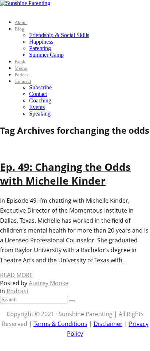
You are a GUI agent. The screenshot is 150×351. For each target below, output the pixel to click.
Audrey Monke (48, 283)
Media (21, 68)
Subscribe (40, 87)
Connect (23, 81)
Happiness (41, 42)
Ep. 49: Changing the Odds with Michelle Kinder (65, 173)
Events (37, 107)
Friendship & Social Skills (59, 35)
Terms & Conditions (60, 324)
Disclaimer (108, 324)
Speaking (40, 113)
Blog (19, 29)
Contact (38, 94)
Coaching (40, 100)
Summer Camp (46, 55)
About (21, 22)
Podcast (22, 74)
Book (20, 61)
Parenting (40, 48)
